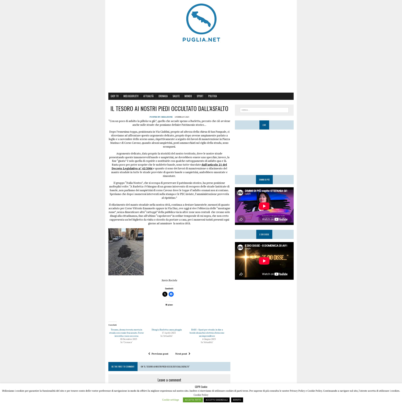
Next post (181, 353)
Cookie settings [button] (170, 399)
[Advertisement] (201, 69)
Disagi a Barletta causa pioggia (167, 329)
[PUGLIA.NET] (201, 22)
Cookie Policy (201, 394)
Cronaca (163, 96)
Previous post (160, 353)
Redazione (167, 117)
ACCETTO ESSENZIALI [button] (217, 399)
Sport (200, 96)
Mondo (188, 96)
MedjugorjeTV (131, 96)
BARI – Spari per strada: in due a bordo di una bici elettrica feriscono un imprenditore (207, 332)
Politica (212, 96)
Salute (176, 96)
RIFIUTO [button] (237, 399)
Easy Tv (115, 96)
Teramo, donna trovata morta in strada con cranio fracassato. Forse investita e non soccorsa (126, 332)
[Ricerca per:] (264, 109)
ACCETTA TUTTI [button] (193, 399)
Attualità (148, 96)
